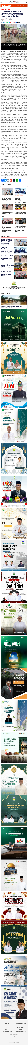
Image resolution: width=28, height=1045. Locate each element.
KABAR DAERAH (4, 195)
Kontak (20, 1029)
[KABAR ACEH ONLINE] (14, 2)
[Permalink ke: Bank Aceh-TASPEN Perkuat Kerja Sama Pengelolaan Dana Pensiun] (7, 221)
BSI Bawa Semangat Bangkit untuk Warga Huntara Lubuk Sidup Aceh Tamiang (7, 199)
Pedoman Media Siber (21, 1031)
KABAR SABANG (4, 211)
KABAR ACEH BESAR (5, 225)
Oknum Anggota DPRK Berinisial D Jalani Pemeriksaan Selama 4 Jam (7, 214)
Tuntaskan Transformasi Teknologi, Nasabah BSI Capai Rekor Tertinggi (20, 200)
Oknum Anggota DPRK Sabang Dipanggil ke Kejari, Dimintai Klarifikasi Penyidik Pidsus (20, 229)
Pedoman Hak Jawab (7, 1031)
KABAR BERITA (17, 195)
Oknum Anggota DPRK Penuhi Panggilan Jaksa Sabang (20, 214)
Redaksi (7, 1023)
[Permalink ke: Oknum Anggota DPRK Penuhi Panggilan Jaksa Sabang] (20, 207)
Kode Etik (7, 1029)
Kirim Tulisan (20, 1027)
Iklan (7, 1027)
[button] (2, 22)
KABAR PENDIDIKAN (5, 9)
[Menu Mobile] (1, 2)
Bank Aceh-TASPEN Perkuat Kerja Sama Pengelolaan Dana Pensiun (6, 229)
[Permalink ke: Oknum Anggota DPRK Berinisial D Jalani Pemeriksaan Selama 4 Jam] (7, 207)
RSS (14, 1036)
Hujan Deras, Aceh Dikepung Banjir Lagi (11, 306)
